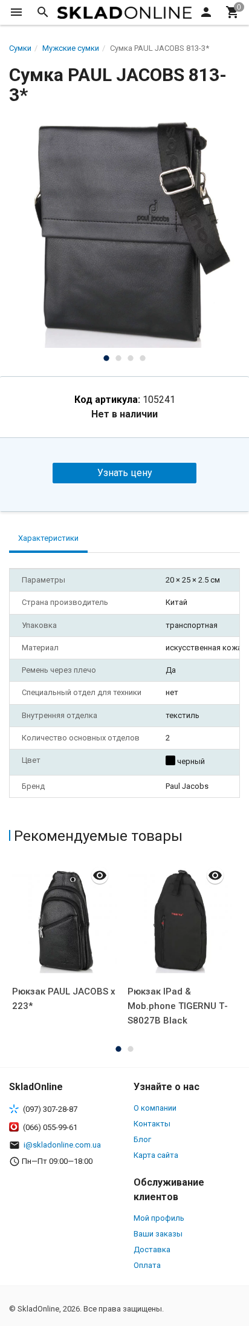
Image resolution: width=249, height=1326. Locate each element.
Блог (142, 1139)
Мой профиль (159, 1218)
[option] (124, 232)
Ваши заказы (158, 1233)
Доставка (152, 1249)
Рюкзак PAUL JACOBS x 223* (63, 998)
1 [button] (106, 358)
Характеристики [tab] (48, 538)
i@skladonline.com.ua (62, 1144)
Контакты (152, 1123)
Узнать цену (124, 472)
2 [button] (118, 358)
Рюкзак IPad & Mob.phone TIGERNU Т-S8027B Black (178, 1006)
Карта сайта (156, 1155)
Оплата (147, 1265)
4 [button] (143, 358)
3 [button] (130, 358)
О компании (155, 1107)
